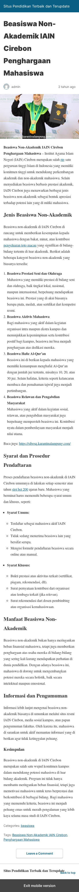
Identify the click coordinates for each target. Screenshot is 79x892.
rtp (62, 159)
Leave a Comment (39, 853)
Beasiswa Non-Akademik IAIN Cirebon (39, 835)
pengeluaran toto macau (20, 245)
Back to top (67, 872)
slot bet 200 (20, 489)
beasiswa (27, 825)
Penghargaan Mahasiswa (22, 839)
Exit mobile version (40, 885)
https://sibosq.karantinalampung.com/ (44, 443)
